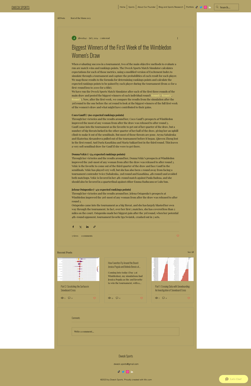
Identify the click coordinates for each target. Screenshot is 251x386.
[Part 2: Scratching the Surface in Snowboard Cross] (78, 269)
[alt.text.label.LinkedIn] (209, 7)
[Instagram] (205, 7)
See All (191, 252)
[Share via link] (94, 226)
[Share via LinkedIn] (87, 226)
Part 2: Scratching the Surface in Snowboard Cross (75, 288)
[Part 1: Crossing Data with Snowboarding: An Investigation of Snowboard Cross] (173, 269)
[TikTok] (196, 7)
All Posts (61, 18)
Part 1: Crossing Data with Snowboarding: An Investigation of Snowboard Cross (172, 288)
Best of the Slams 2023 (81, 18)
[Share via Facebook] (73, 226)
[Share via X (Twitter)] (80, 226)
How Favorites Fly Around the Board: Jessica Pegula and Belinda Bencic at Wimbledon (123, 265)
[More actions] (177, 38)
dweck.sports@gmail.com (126, 364)
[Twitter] (201, 7)
